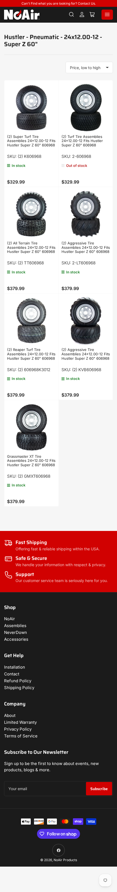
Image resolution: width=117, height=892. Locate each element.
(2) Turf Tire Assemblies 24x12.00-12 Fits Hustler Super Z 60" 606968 (82, 140)
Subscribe (99, 789)
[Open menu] (107, 15)
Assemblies (15, 625)
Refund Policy (17, 680)
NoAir (9, 618)
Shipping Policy (19, 687)
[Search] (72, 14)
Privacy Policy (18, 729)
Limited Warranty (20, 722)
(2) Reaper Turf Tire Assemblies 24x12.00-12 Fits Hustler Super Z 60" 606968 (31, 353)
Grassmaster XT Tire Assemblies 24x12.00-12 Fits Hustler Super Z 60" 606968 (31, 460)
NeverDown (15, 632)
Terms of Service (21, 736)
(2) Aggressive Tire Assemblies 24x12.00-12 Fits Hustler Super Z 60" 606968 (85, 247)
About (10, 715)
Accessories (16, 639)
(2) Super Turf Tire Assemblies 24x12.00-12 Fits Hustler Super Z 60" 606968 (31, 140)
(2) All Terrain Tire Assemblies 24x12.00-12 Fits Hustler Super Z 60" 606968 (31, 247)
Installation (14, 667)
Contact (11, 674)
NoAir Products (65, 860)
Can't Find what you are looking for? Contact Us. (58, 3)
